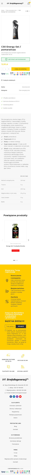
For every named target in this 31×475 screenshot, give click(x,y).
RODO (15, 418)
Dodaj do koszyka (20, 69)
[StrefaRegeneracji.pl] (15, 3)
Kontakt (15, 429)
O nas (15, 453)
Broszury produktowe (15, 438)
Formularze (15, 444)
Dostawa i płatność (15, 405)
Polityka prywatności (15, 415)
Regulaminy (15, 411)
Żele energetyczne (11, 10)
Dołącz (21, 326)
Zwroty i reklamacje (15, 408)
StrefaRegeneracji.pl (14, 468)
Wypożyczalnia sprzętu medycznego (16, 459)
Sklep (2, 10)
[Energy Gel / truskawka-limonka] (15, 231)
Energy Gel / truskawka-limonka (15, 246)
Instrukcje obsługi (15, 441)
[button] (2, 240)
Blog (15, 426)
